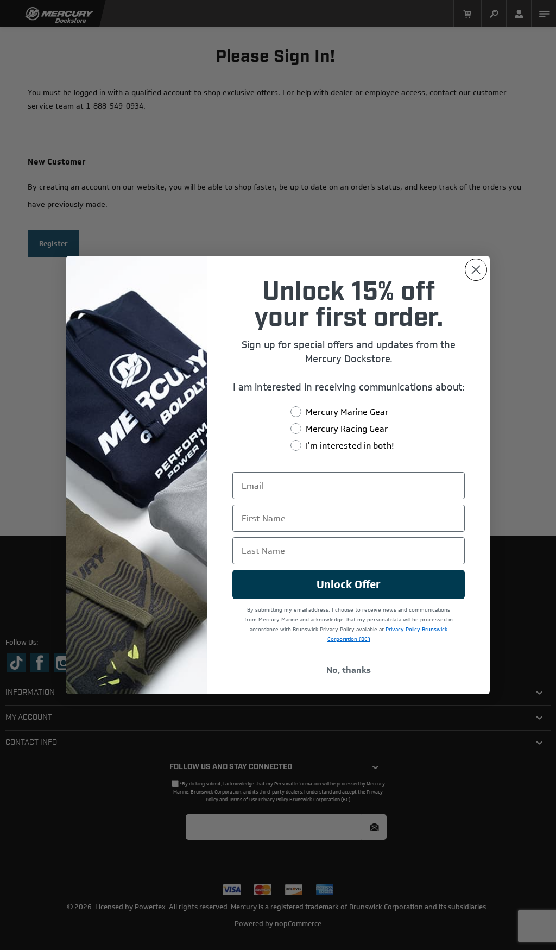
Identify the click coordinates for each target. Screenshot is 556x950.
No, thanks (348, 670)
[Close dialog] (475, 269)
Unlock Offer (349, 584)
